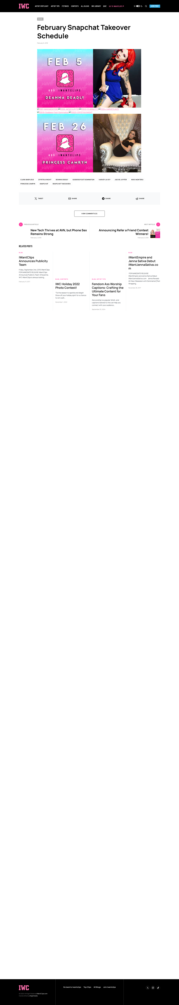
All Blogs (97, 987)
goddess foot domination (83, 525)
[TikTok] (158, 987)
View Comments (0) (89, 559)
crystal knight (44, 525)
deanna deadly (62, 525)
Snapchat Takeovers (62, 529)
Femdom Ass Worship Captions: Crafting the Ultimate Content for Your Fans (107, 634)
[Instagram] (153, 987)
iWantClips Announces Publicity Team (33, 606)
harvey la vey (104, 525)
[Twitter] (148, 987)
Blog (40, 19)
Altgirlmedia (33, 996)
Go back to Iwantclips (72, 987)
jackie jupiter (121, 525)
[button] (138, 6)
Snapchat (44, 529)
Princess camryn (27, 529)
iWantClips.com (42, 994)
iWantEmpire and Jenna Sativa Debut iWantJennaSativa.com (143, 607)
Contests (64, 624)
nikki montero (137, 525)
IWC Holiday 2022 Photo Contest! (67, 631)
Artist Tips (101, 624)
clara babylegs (27, 525)
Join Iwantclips (109, 987)
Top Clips (87, 987)
